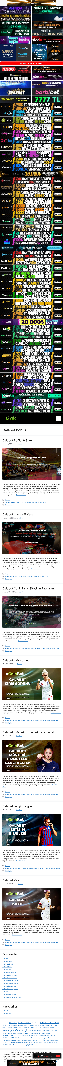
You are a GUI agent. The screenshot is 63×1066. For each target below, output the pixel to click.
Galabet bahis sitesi (49, 1022)
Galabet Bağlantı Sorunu (18, 440)
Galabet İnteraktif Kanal (18, 514)
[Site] (31, 106)
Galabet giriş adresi (37, 1030)
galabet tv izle (32, 1040)
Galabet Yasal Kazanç (9, 972)
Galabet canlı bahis (21, 868)
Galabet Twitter (42, 1040)
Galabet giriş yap (50, 1030)
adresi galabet (5, 1022)
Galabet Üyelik (53, 1042)
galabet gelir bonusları (39, 502)
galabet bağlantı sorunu (12, 502)
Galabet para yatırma (38, 720)
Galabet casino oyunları (36, 868)
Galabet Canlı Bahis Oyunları (11, 997)
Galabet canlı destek (49, 1025)
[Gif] (31, 174)
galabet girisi (8, 1030)
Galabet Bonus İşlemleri (10, 989)
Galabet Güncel (7, 964)
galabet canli (15, 1025)
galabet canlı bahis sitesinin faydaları (27, 648)
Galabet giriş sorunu (15, 660)
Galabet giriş (22, 1030)
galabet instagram (23, 1035)
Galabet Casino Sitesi (36, 1027)
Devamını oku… (21, 495)
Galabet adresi (24, 1022)
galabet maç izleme (51, 1035)
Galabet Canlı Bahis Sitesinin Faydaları (28, 588)
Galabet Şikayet (7, 961)
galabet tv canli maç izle (23, 1040)
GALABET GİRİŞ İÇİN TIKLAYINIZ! (31, 63)
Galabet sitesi (7, 1040)
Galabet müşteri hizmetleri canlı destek (28, 732)
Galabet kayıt (33, 1035)
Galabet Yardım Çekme (10, 980)
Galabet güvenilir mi (9, 1035)
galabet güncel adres (17, 1033)
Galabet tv (15, 1040)
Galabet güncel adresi (22, 720)
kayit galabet (29, 1045)
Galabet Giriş (6, 969)
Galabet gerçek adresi (48, 1027)
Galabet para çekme (37, 1038)
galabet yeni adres (16, 1042)
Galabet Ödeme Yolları (9, 986)
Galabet (7, 500)
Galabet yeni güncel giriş (42, 1042)
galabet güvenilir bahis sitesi (50, 648)
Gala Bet (5, 958)
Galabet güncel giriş (45, 1033)
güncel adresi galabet (19, 1045)
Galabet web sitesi (54, 1040)
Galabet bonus (26, 502)
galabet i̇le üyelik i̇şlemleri (23, 576)
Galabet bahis (35, 1022)
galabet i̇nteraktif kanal (40, 576)
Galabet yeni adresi (51, 720)
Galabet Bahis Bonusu (9, 978)
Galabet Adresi (7, 967)
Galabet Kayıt (11, 880)
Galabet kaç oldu (42, 1035)
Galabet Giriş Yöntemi (9, 975)
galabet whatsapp (6, 1042)
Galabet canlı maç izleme (9, 1027)
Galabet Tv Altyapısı (9, 994)
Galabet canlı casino (35, 1025)
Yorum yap (8, 505)
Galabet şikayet (8, 1045)
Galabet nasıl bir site (9, 1038)
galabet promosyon (50, 1038)
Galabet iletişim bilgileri (17, 806)
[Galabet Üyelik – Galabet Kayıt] (14, 418)
